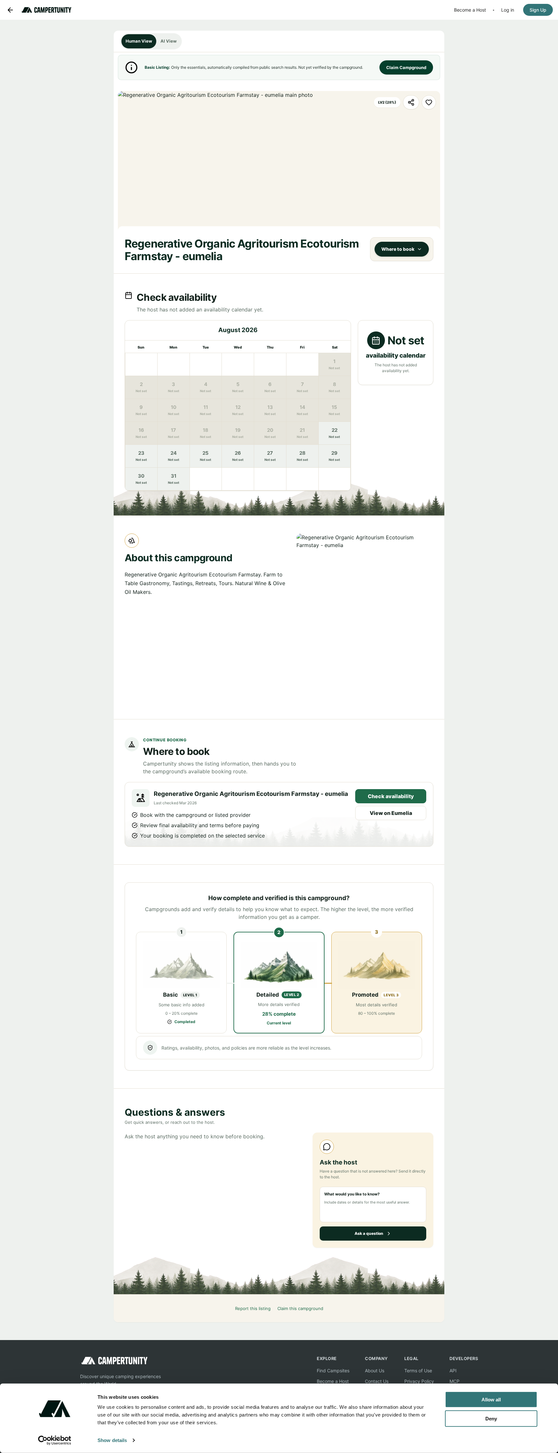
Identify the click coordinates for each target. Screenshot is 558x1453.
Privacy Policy (419, 1381)
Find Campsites (333, 1370)
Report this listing (253, 1308)
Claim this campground (300, 1308)
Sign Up (538, 10)
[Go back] (10, 10)
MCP (455, 1381)
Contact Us (376, 1381)
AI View (168, 41)
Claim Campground (406, 67)
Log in (507, 10)
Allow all (491, 1399)
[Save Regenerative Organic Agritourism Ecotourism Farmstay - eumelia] (429, 102)
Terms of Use (418, 1370)
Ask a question (369, 1233)
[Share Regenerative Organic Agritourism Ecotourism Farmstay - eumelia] (411, 102)
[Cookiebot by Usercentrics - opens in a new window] (54, 1440)
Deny (491, 1418)
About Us (374, 1370)
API (453, 1370)
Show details (112, 1440)
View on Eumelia (391, 813)
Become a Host (470, 10)
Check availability (391, 796)
